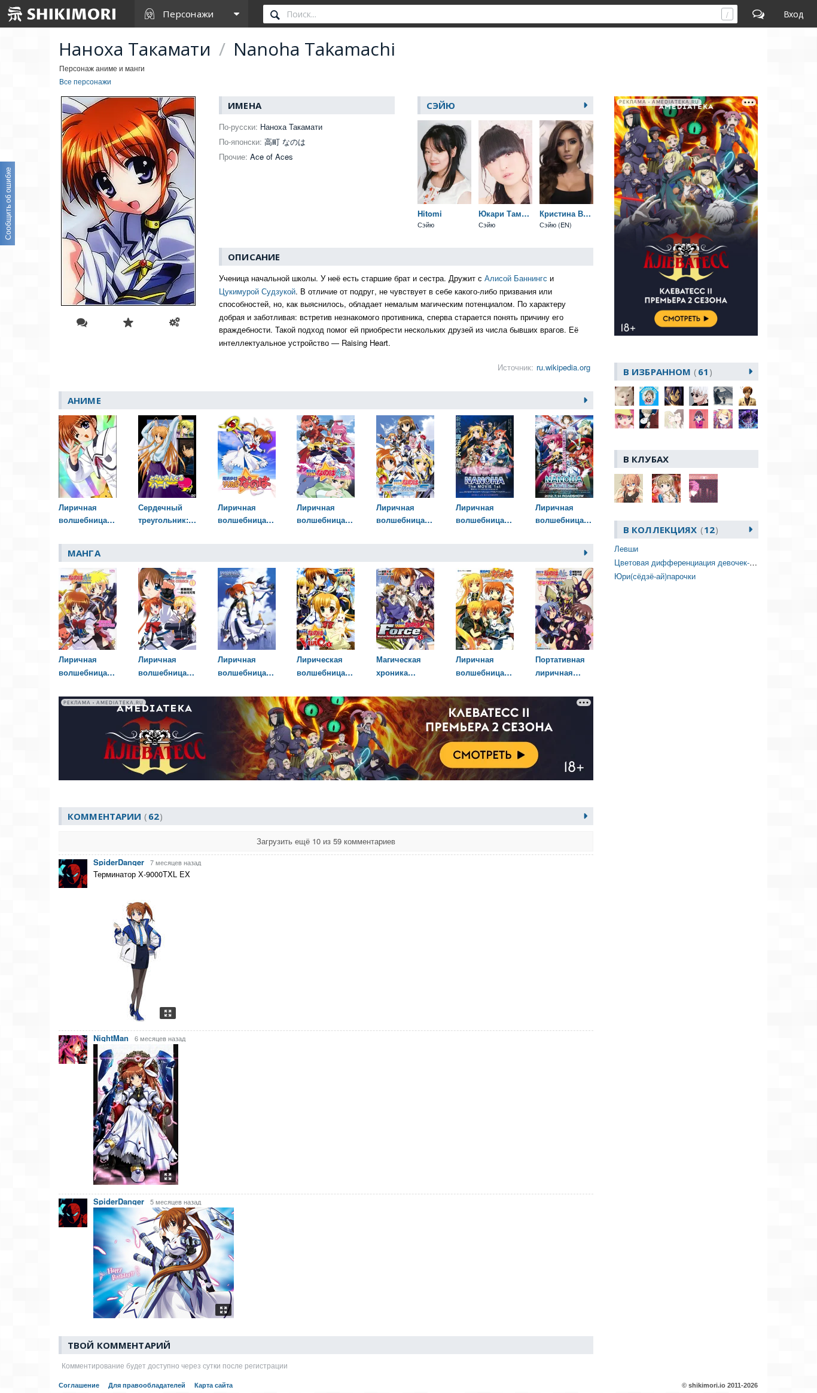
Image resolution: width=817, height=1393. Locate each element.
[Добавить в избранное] (128, 322)
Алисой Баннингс (515, 278)
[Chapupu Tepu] (649, 396)
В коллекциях (669, 530)
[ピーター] (748, 418)
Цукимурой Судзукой (257, 291)
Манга (84, 553)
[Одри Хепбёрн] (698, 418)
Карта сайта (213, 1385)
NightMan (111, 1038)
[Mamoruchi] (698, 396)
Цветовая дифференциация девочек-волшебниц (701, 562)
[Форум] (758, 14)
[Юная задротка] (723, 418)
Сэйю (441, 105)
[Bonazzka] (624, 396)
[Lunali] (674, 396)
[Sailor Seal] (624, 418)
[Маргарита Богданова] (674, 418)
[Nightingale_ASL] (723, 396)
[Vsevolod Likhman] (649, 418)
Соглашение (79, 1385)
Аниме (84, 400)
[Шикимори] (62, 14)
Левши (626, 548)
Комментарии (113, 816)
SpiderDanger (118, 862)
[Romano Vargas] (748, 396)
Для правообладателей (146, 1385)
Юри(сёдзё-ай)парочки (655, 576)
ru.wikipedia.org (563, 367)
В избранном (666, 372)
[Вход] (793, 14)
